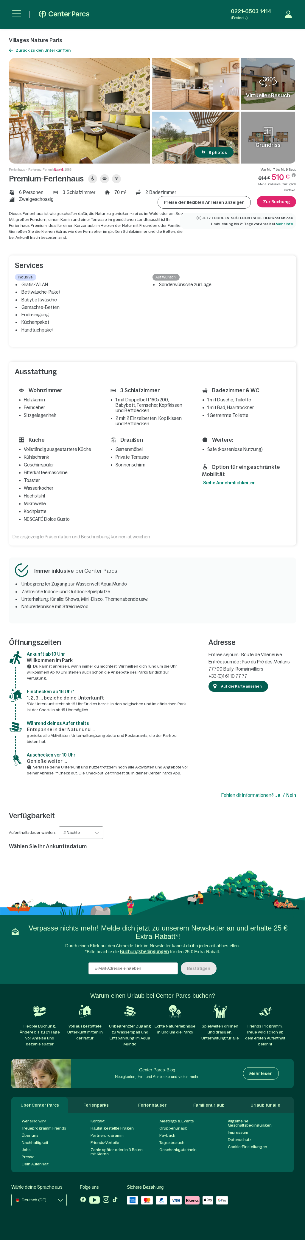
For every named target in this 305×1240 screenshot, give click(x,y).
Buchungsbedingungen (144, 951)
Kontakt (98, 1121)
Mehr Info (284, 224)
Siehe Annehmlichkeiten (229, 482)
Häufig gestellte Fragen (112, 1128)
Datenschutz (239, 1139)
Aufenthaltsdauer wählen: (32, 833)
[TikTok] (115, 1200)
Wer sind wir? (34, 1121)
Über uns (30, 1135)
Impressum (238, 1132)
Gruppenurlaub (173, 1128)
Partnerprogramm (107, 1135)
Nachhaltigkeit (35, 1142)
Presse (28, 1157)
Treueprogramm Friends (44, 1128)
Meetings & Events (176, 1121)
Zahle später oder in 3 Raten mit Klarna (117, 1151)
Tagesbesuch (171, 1142)
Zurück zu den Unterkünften (43, 50)
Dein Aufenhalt (35, 1164)
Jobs (26, 1149)
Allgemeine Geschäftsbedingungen (250, 1123)
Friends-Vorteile (105, 1142)
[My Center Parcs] (288, 14)
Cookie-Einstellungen (247, 1147)
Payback (167, 1135)
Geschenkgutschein (178, 1149)
